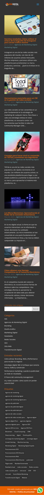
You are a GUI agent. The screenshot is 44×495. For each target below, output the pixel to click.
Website (24, 478)
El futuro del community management (18, 377)
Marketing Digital (10, 47)
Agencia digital (31, 417)
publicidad (30, 460)
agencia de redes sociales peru (15, 417)
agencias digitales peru (12, 424)
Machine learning (23, 442)
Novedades (8, 336)
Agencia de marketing (12, 393)
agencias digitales (25, 421)
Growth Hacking (10, 442)
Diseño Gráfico (9, 329)
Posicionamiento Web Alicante (14, 460)
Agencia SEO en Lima (12, 428)
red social (23, 471)
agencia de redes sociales (13, 414)
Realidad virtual (10, 467)
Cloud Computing (19, 432)
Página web (9, 463)
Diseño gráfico (27, 435)
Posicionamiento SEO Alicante (14, 453)
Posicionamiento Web (12, 456)
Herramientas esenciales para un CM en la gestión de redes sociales (20, 99)
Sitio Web (8, 346)
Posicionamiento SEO (12, 449)
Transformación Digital (13, 350)
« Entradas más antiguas (13, 305)
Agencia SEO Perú (26, 428)
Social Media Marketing (20, 474)
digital (19, 435)
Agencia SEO (26, 424)
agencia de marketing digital (14, 396)
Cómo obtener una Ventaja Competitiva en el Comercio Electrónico (22, 271)
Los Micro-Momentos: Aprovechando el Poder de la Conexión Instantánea (21, 214)
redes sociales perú (11, 471)
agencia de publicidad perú (13, 410)
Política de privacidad (26, 492)
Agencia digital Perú (11, 421)
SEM (29, 471)
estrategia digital (32, 439)
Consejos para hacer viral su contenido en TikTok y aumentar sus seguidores (21, 156)
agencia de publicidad (12, 403)
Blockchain (8, 432)
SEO (5, 343)
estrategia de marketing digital (15, 439)
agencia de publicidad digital (14, 407)
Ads (5, 319)
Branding (7, 326)
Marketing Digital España (26, 446)
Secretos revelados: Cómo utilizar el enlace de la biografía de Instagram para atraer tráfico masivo (20, 41)
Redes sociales (33, 467)
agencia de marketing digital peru (15, 400)
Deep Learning (10, 435)
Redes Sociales (10, 339)
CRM (28, 432)
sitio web (8, 474)
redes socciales (22, 467)
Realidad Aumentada (21, 463)
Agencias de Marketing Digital (26, 45)
